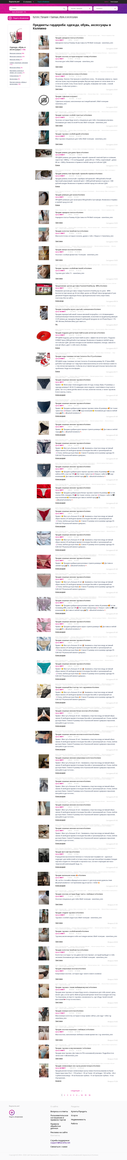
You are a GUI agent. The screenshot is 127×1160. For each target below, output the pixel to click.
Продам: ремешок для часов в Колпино (70, 195)
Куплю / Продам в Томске (61, 439)
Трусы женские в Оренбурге (81, 929)
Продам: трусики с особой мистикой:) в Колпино (73, 268)
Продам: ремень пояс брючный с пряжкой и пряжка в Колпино (78, 174)
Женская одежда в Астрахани (102, 246)
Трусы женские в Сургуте (74, 532)
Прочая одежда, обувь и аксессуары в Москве (102, 1063)
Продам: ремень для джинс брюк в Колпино (72, 152)
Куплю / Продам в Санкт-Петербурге (64, 684)
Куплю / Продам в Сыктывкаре (63, 149)
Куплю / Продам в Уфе (61, 35)
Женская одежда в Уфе (94, 35)
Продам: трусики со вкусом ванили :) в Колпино (73, 1048)
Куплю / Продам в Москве (61, 283)
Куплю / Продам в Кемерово (62, 507)
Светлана (59, 48)
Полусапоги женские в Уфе (107, 71)
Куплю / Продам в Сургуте (61, 531)
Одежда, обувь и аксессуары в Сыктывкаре (83, 149)
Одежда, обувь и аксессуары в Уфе (77, 35)
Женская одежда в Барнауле (100, 399)
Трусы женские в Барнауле (76, 401)
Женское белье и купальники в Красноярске (66, 464)
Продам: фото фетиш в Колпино (67, 852)
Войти (106, 2)
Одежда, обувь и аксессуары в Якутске (80, 305)
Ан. (56, 324)
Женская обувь (15, 59)
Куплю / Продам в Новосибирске (63, 554)
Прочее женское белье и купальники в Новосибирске (93, 849)
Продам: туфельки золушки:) (66, 96)
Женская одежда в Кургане (99, 484)
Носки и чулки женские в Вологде (77, 54)
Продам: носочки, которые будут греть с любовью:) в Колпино (79, 894)
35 (85, 1095)
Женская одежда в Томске (98, 439)
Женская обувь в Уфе (93, 71)
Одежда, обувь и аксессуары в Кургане (80, 484)
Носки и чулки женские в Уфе (66, 112)
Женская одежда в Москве (98, 801)
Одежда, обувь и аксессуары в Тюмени (81, 573)
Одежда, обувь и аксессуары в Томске (80, 439)
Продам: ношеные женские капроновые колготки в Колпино (78, 758)
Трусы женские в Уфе (64, 131)
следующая (75, 1091)
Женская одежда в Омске (96, 376)
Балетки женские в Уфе (106, 94)
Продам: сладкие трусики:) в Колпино (69, 913)
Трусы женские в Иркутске (76, 638)
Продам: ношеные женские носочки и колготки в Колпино (77, 734)
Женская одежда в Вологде (100, 53)
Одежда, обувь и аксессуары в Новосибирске (85, 554)
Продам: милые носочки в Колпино (68, 250)
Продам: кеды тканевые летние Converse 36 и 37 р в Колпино (78, 356)
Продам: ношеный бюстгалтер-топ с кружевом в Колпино (77, 687)
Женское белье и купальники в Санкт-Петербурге (75, 685)
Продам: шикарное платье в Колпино (69, 38)
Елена (57, 165)
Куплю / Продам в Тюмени (62, 573)
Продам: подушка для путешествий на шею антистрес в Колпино (80, 333)
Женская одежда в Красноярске (105, 463)
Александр (59, 301)
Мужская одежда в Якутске (98, 305)
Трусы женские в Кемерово (80, 509)
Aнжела (58, 1081)
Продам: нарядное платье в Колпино (69, 212)
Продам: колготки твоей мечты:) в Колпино (71, 231)
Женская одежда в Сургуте (98, 531)
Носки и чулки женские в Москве (76, 802)
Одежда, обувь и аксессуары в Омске (79, 376)
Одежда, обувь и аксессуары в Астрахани (82, 246)
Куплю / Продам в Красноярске (63, 463)
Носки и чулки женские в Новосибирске (90, 873)
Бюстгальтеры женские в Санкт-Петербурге (100, 685)
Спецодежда (14, 76)
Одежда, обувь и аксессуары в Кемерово (81, 507)
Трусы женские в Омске (73, 377)
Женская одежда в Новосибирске (107, 554)
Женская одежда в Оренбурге (102, 928)
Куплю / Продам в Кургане (62, 484)
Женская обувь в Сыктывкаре (103, 352)
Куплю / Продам (40, 17)
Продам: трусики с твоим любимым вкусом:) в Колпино (76, 987)
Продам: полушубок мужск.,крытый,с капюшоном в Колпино (78, 309)
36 (89, 1095)
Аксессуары (14, 79)
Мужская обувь (15, 67)
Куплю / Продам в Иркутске (62, 637)
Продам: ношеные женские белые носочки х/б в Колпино (77, 711)
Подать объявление (43, 2)
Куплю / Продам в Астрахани (62, 246)
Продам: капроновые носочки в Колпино (70, 969)
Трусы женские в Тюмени (75, 574)
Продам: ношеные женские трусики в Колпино (73, 380)
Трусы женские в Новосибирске (88, 555)
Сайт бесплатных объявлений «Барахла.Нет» (43, 1155)
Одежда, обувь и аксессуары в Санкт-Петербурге (87, 684)
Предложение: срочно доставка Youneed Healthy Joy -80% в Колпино (81, 286)
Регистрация (114, 2)
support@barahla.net (60, 1142)
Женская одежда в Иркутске (100, 637)
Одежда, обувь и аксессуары (64, 17)
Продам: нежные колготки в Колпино (69, 1011)
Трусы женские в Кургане (74, 485)
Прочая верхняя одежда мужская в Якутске (77, 307)
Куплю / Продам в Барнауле (62, 399)
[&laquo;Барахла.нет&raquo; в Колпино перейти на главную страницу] (14, 1)
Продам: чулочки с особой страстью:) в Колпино (73, 115)
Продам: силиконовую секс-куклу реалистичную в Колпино (77, 1066)
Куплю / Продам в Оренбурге (62, 928)
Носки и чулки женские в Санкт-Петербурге (100, 708)
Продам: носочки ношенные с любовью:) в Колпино (74, 1029)
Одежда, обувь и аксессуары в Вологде (81, 53)
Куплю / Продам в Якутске (62, 305)
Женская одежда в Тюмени (99, 573)
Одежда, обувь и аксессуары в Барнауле (81, 399)
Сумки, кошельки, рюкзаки (19, 63)
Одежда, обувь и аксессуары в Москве (80, 283)
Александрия (60, 395)
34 (82, 1095)
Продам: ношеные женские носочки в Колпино (73, 781)
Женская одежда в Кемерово (101, 507)
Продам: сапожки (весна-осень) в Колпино (71, 74)
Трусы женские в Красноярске (87, 464)
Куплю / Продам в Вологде (62, 53)
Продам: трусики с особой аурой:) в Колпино (72, 134)
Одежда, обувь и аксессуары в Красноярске (84, 463)
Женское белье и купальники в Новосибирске (67, 555)
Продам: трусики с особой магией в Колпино (72, 931)
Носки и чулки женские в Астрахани (83, 247)
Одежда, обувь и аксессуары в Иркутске (81, 637)
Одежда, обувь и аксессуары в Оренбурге (82, 928)
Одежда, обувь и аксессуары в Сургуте (80, 531)
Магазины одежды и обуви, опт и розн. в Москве (103, 283)
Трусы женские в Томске (74, 440)
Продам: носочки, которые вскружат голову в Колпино (76, 56)
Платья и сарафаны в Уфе (108, 35)
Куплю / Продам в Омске (61, 376)
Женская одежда (15, 53)
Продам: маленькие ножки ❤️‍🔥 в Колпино (70, 875)
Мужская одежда (16, 56)
